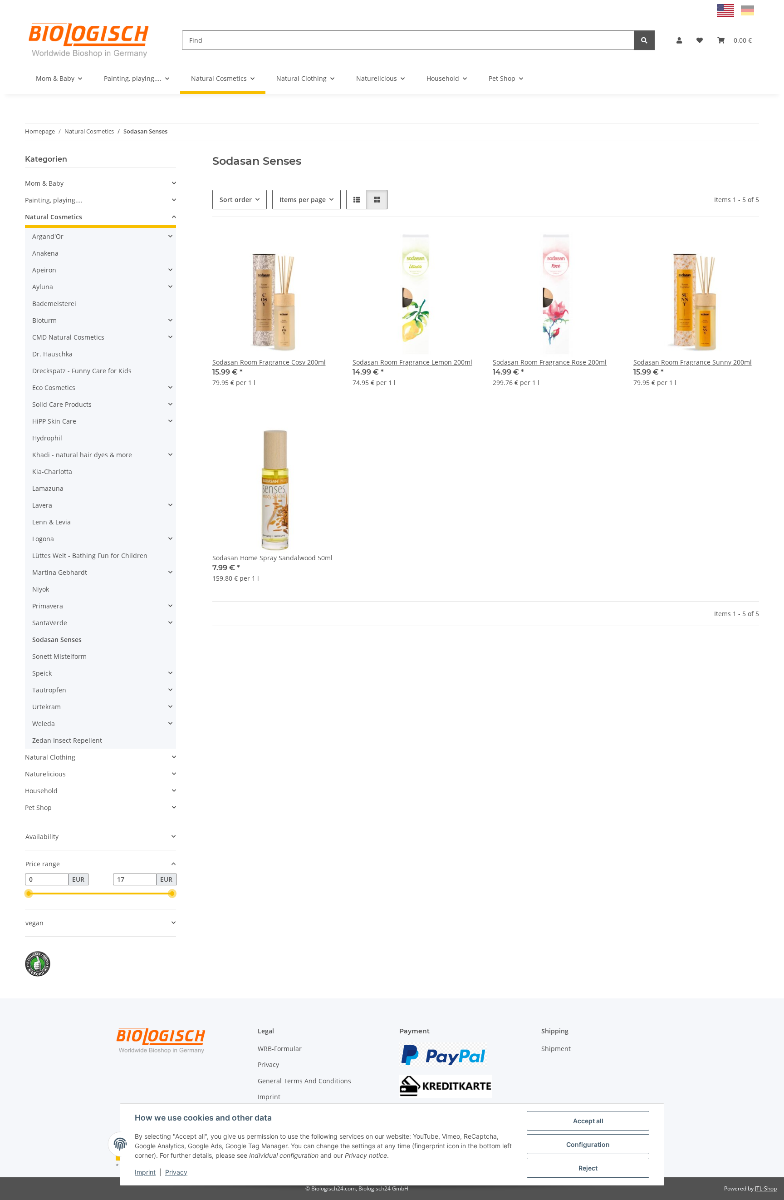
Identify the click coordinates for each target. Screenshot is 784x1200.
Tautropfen (49, 690)
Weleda (43, 723)
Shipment (556, 1048)
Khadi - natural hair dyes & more (82, 454)
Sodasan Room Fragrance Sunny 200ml (692, 362)
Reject (588, 1168)
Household (41, 790)
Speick (42, 673)
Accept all (588, 1121)
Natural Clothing (50, 757)
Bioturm (44, 320)
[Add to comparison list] (299, 247)
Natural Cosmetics (53, 216)
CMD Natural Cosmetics (68, 337)
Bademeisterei (54, 303)
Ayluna (42, 286)
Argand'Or (48, 236)
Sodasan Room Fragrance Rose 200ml (550, 362)
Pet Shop (38, 807)
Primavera (47, 606)
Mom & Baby (44, 183)
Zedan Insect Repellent (67, 740)
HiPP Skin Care (54, 421)
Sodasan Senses (57, 639)
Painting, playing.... (54, 200)
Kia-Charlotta (52, 471)
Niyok (40, 589)
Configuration (588, 1144)
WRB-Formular (280, 1048)
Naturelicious (45, 774)
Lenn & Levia (51, 522)
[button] (679, 40)
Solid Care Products (62, 404)
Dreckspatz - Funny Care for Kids (82, 370)
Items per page (302, 199)
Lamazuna (48, 488)
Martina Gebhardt (59, 572)
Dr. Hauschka (52, 354)
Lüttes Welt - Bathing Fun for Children (89, 555)
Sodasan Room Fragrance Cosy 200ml (269, 362)
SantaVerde (49, 622)
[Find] (644, 40)
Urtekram (46, 706)
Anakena (45, 253)
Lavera (42, 505)
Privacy (176, 1172)
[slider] (28, 893)
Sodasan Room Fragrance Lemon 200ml (412, 362)
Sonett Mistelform (59, 656)
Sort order (236, 199)
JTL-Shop (766, 1188)
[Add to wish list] (323, 247)
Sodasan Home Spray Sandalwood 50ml (272, 557)
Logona (43, 538)
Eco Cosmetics (53, 387)
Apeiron (44, 270)
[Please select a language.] (726, 9)
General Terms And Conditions (304, 1081)
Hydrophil (47, 438)
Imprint (145, 1172)
